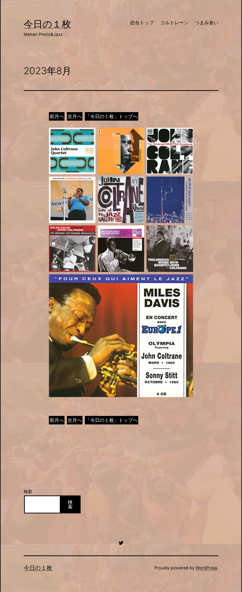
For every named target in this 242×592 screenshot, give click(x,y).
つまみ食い (206, 22)
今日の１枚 (47, 24)
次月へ (75, 116)
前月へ (57, 116)
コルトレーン (174, 22)
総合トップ (142, 22)
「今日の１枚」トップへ (112, 116)
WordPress (206, 567)
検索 (28, 491)
